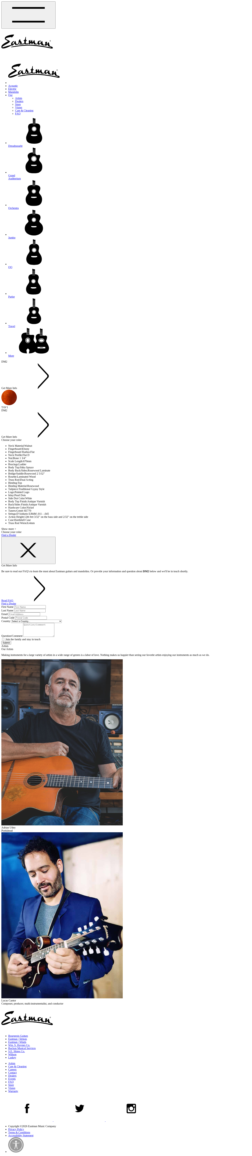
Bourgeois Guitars (18, 1035)
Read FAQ (7, 600)
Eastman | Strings (17, 1038)
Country (5, 621)
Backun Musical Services (22, 1048)
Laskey (12, 1057)
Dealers (19, 101)
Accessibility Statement (20, 1135)
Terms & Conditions (19, 1132)
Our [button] (10, 95)
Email (4, 614)
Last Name (7, 610)
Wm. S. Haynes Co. (19, 1045)
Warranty (13, 1091)
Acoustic (13, 85)
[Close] (28, 550)
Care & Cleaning (24, 110)
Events (12, 1078)
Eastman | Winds (17, 1042)
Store (18, 104)
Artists (18, 98)
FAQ (18, 113)
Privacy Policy (16, 1129)
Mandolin (13, 92)
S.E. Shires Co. (16, 1051)
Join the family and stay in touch (22, 639)
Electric (12, 88)
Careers (12, 1069)
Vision (18, 107)
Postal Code (7, 617)
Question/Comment (11, 635)
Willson (12, 1054)
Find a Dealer (8, 535)
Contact (12, 1072)
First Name (7, 606)
